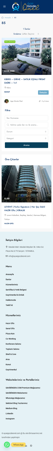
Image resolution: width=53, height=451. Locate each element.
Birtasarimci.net (35, 433)
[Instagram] (21, 446)
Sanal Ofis (10, 328)
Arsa (8, 359)
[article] (26, 197)
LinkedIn (9, 413)
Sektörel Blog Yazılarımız (16, 403)
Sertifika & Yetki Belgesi (16, 290)
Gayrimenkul (11, 370)
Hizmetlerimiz (12, 285)
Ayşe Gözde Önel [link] (16, 101)
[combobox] (30, 34)
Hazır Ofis (10, 323)
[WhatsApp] (31, 446)
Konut (8, 364)
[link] (26, 56)
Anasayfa (8, 17)
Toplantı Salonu (12, 349)
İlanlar (8, 279)
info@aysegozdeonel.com (19, 256)
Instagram (10, 419)
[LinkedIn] (26, 446)
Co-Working (11, 339)
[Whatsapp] (7, 445)
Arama (26, 145)
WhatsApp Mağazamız (15, 398)
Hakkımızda (11, 300)
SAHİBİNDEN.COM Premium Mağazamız (23, 388)
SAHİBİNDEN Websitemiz (16, 393)
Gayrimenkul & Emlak (15, 295)
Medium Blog (11, 408)
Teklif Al (9, 305)
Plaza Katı (10, 334)
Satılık (46, 41)
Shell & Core (11, 354)
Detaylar (43, 92)
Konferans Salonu (13, 344)
